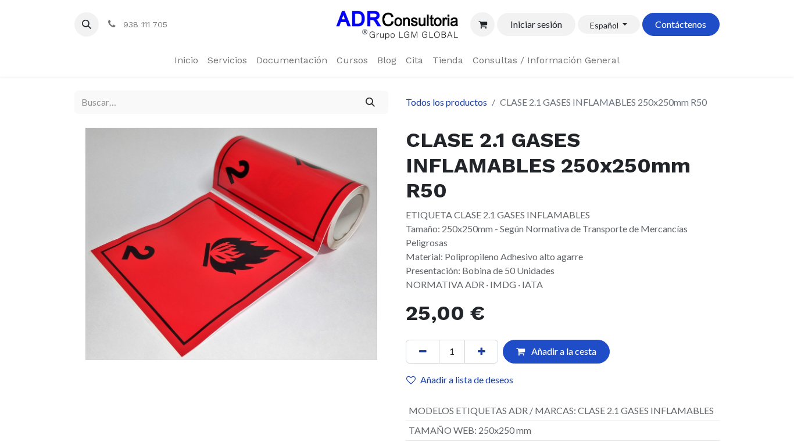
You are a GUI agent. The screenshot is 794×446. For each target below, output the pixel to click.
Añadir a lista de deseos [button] (466, 379)
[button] (86, 24)
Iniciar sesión (536, 24)
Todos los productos (446, 101)
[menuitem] (186, 60)
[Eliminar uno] (422, 351)
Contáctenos (680, 24)
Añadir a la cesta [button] (563, 351)
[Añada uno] (481, 351)
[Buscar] (370, 102)
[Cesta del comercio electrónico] (482, 24)
